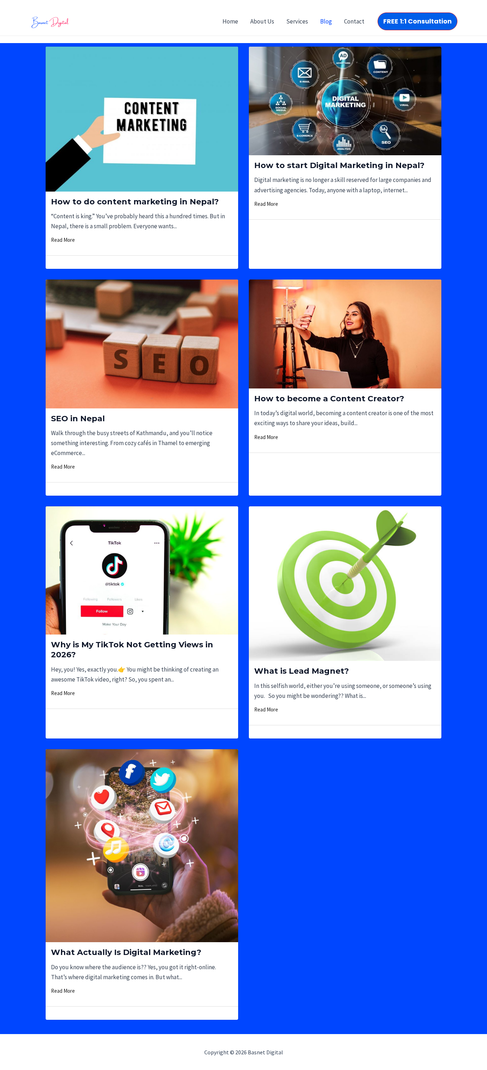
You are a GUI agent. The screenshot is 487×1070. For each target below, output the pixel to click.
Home (230, 21)
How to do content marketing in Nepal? (135, 202)
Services (297, 21)
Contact (354, 21)
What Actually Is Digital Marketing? (126, 952)
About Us (262, 21)
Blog (326, 21)
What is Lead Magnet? (301, 671)
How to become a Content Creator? (329, 398)
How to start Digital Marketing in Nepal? (339, 165)
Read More (63, 239)
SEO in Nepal (78, 418)
